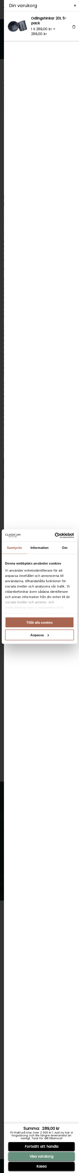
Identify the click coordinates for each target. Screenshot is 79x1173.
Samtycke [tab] (14, 548)
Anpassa (37, 635)
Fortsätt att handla (41, 1146)
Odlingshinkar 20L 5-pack (49, 21)
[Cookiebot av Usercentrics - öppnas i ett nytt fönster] (56, 535)
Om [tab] (64, 548)
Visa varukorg (41, 1156)
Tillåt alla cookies (39, 622)
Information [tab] (39, 548)
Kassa (41, 1166)
